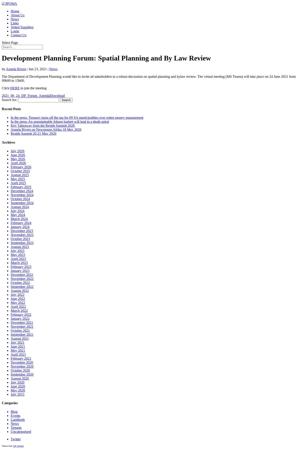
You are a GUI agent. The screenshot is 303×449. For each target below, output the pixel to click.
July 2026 (17, 151)
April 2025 (18, 183)
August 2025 (20, 175)
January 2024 (20, 227)
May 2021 (18, 350)
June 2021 (18, 346)
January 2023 (20, 271)
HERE (15, 88)
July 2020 (17, 382)
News (15, 19)
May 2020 (18, 390)
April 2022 (18, 306)
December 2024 (22, 191)
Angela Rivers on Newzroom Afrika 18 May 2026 (46, 129)
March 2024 (19, 219)
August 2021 (20, 338)
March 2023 (19, 263)
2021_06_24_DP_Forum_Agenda (26, 96)
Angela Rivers (16, 69)
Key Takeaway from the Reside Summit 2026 (43, 125)
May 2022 (18, 303)
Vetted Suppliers (22, 27)
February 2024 (21, 223)
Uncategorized (21, 431)
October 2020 (20, 370)
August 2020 (20, 378)
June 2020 (18, 386)
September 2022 (22, 287)
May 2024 (18, 215)
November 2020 (22, 366)
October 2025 (20, 171)
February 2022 (21, 314)
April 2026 (18, 163)
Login (15, 31)
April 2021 (18, 354)
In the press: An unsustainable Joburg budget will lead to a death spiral (60, 121)
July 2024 (17, 211)
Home (15, 11)
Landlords (18, 420)
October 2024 (20, 199)
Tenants (16, 427)
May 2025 (18, 179)
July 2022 (17, 295)
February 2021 (21, 358)
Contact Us (18, 35)
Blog (14, 412)
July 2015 (17, 394)
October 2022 (20, 283)
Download (57, 96)
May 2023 (18, 255)
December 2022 (22, 275)
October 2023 (20, 239)
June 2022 (18, 299)
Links (15, 23)
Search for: (9, 100)
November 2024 (22, 195)
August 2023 (20, 247)
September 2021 (22, 334)
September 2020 (22, 374)
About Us (17, 15)
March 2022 (19, 310)
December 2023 (22, 231)
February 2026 (21, 167)
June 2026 (18, 155)
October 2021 (20, 330)
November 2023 (22, 235)
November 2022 (22, 279)
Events (15, 416)
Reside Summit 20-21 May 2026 (33, 133)
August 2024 (20, 207)
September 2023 (22, 243)
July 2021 (17, 342)
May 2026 (18, 159)
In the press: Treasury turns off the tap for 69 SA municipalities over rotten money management (77, 117)
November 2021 (22, 326)
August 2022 (20, 291)
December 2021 (22, 322)
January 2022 (20, 318)
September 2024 (22, 203)
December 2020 (22, 362)
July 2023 (17, 251)
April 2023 (18, 259)
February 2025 (21, 187)
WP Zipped (18, 446)
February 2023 (21, 267)
